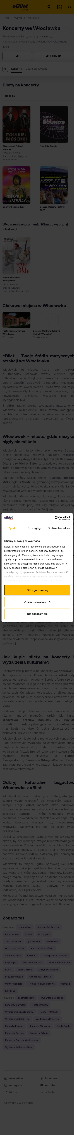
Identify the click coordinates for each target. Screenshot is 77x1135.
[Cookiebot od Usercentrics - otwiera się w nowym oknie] (54, 518)
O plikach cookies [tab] (59, 528)
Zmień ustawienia (35, 601)
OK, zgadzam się (37, 590)
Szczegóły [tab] (34, 528)
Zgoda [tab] (12, 528)
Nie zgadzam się (37, 613)
